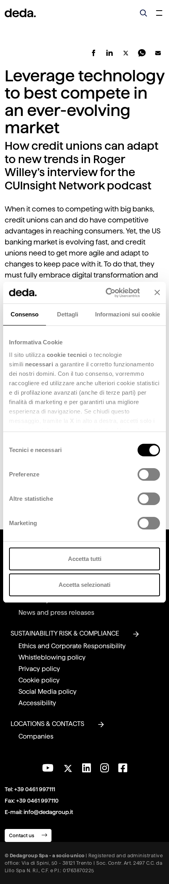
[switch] (149, 474)
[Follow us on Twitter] (68, 766)
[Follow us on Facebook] (122, 768)
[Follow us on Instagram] (104, 768)
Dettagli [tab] (68, 314)
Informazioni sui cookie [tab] (127, 314)
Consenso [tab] (25, 314)
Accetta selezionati (84, 584)
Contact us (22, 835)
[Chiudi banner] (157, 292)
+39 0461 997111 (34, 789)
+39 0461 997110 (37, 801)
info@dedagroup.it (48, 812)
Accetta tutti (84, 558)
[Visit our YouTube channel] (47, 768)
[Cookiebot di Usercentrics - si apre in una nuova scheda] (106, 293)
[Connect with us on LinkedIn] (86, 768)
